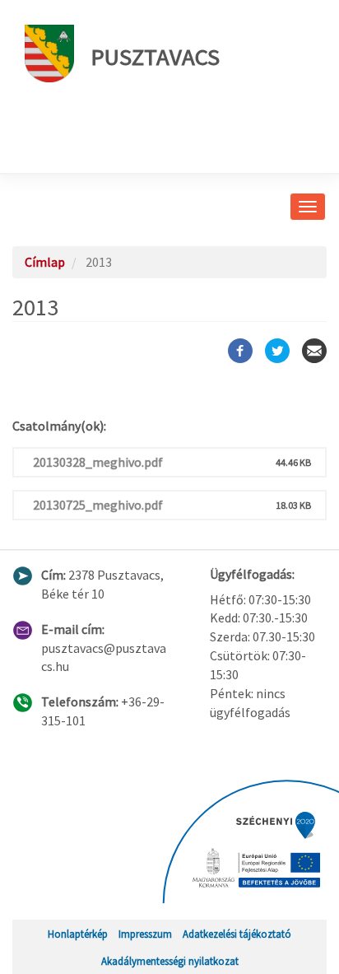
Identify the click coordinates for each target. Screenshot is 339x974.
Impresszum (145, 933)
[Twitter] (277, 350)
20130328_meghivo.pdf (98, 462)
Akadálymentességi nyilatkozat (170, 960)
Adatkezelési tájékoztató (237, 933)
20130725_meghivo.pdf (98, 504)
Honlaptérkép (78, 933)
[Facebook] (240, 350)
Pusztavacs (155, 57)
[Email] (314, 350)
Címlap (45, 262)
